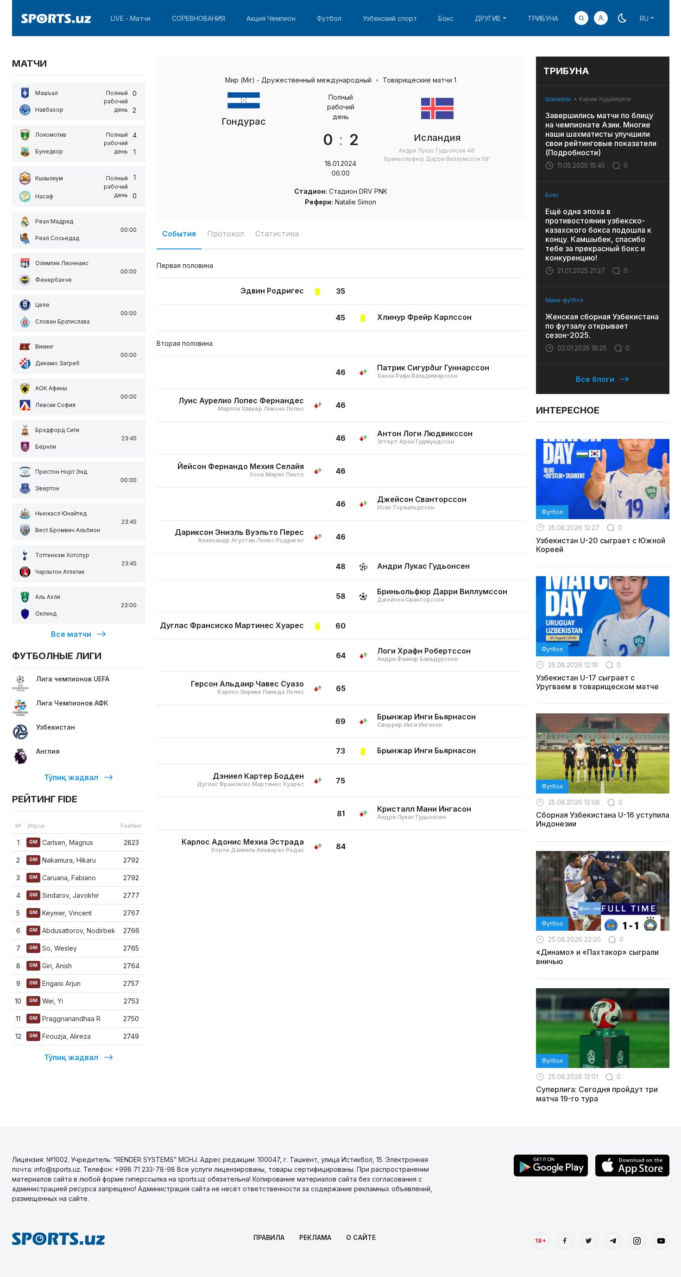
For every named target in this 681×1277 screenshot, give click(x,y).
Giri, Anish (50, 966)
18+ (540, 1240)
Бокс (446, 18)
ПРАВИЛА (268, 1237)
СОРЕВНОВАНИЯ (198, 18)
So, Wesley (53, 948)
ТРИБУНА (543, 18)
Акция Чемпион (271, 18)
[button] (601, 18)
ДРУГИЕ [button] (488, 18)
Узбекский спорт (390, 18)
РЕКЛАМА (315, 1237)
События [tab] (179, 233)
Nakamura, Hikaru (62, 860)
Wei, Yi (46, 1001)
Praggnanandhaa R (65, 1019)
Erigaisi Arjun (55, 983)
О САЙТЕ (361, 1237)
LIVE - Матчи (131, 18)
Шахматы (558, 98)
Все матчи (71, 634)
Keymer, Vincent (60, 913)
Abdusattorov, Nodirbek (72, 930)
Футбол (329, 18)
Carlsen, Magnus (61, 842)
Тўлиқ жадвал (71, 777)
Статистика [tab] (277, 233)
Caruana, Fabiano (62, 878)
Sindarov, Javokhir (64, 895)
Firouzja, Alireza (60, 1036)
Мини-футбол (564, 300)
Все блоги (595, 379)
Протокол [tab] (225, 233)
